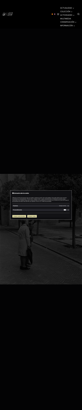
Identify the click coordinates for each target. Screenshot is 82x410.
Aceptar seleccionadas (19, 216)
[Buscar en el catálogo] (78, 14)
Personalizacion (17, 210)
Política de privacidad (46, 201)
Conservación (67, 22)
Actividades (66, 15)
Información (66, 26)
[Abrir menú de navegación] (58, 14)
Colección (65, 12)
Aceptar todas (32, 216)
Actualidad (66, 8)
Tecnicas (15, 205)
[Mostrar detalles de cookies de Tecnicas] (68, 206)
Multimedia (65, 19)
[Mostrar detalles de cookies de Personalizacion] (68, 210)
